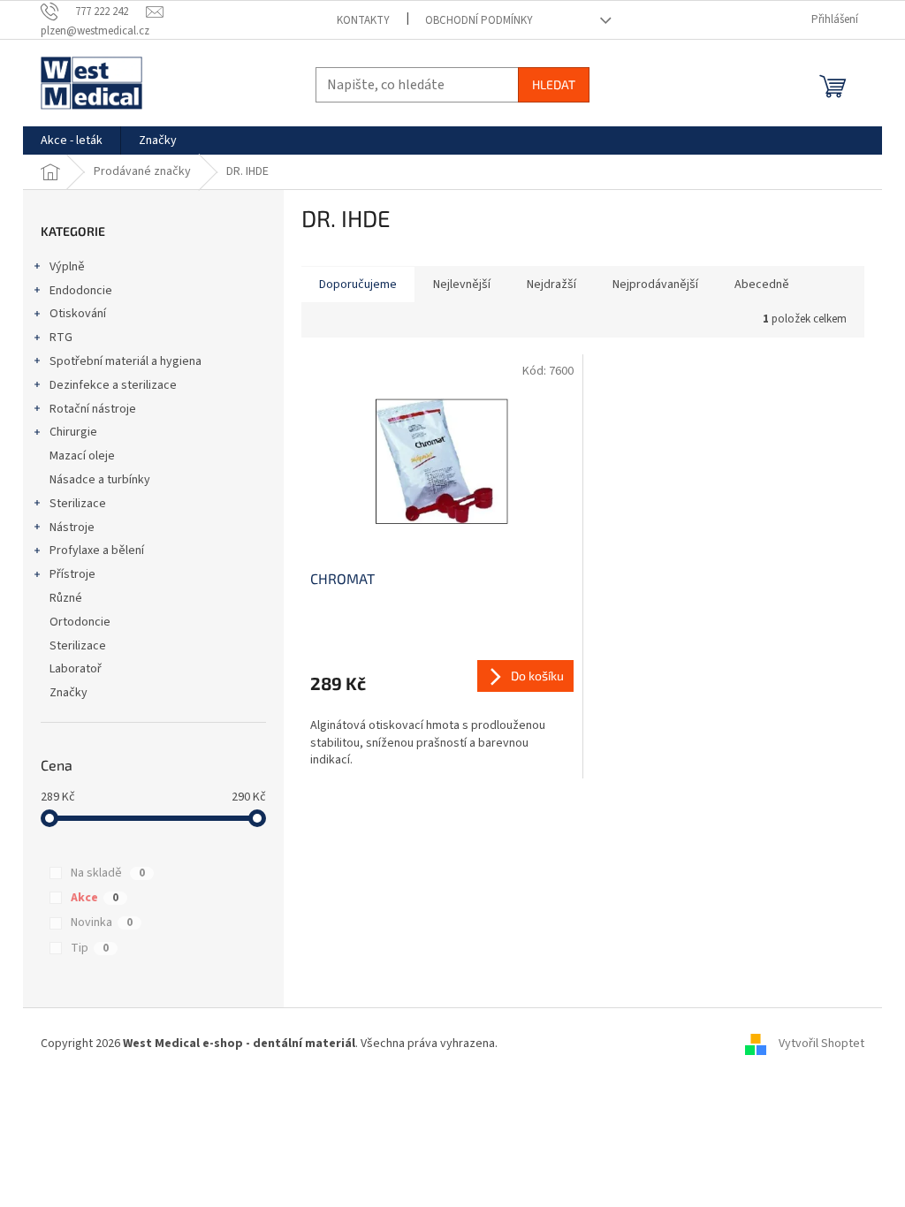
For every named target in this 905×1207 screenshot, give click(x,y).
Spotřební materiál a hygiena (125, 361)
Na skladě (108, 873)
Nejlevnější (462, 284)
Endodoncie (80, 291)
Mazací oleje (82, 456)
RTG (60, 337)
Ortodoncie (79, 622)
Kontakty (363, 20)
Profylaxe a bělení (96, 550)
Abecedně (761, 284)
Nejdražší (551, 284)
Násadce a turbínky (99, 480)
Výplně (67, 267)
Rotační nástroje (92, 409)
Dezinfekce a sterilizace (113, 385)
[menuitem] (71, 140)
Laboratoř (75, 669)
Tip (90, 948)
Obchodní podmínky (479, 20)
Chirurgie (73, 432)
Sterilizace (77, 503)
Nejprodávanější (655, 284)
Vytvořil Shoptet (821, 1043)
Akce (94, 898)
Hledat (553, 84)
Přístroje (72, 574)
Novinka (102, 922)
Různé (65, 598)
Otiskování (77, 314)
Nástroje (72, 527)
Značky (68, 693)
